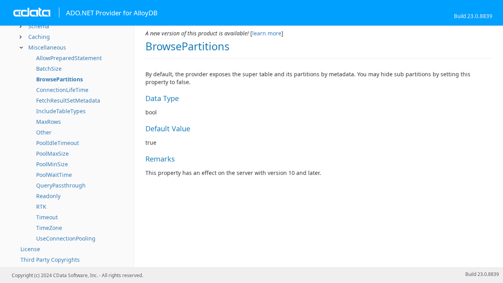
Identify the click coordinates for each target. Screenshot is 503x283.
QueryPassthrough (61, 185)
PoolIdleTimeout (57, 143)
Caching (39, 36)
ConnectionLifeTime (62, 90)
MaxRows (48, 121)
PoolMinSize (52, 164)
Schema (38, 26)
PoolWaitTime (54, 174)
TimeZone (49, 228)
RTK (41, 206)
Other (43, 132)
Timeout (47, 217)
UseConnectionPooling (65, 238)
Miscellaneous (47, 47)
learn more (266, 33)
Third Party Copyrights (50, 259)
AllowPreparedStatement (69, 58)
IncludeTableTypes (61, 111)
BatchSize (49, 68)
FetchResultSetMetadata (68, 100)
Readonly (48, 196)
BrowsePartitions (59, 79)
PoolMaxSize (52, 153)
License (30, 249)
